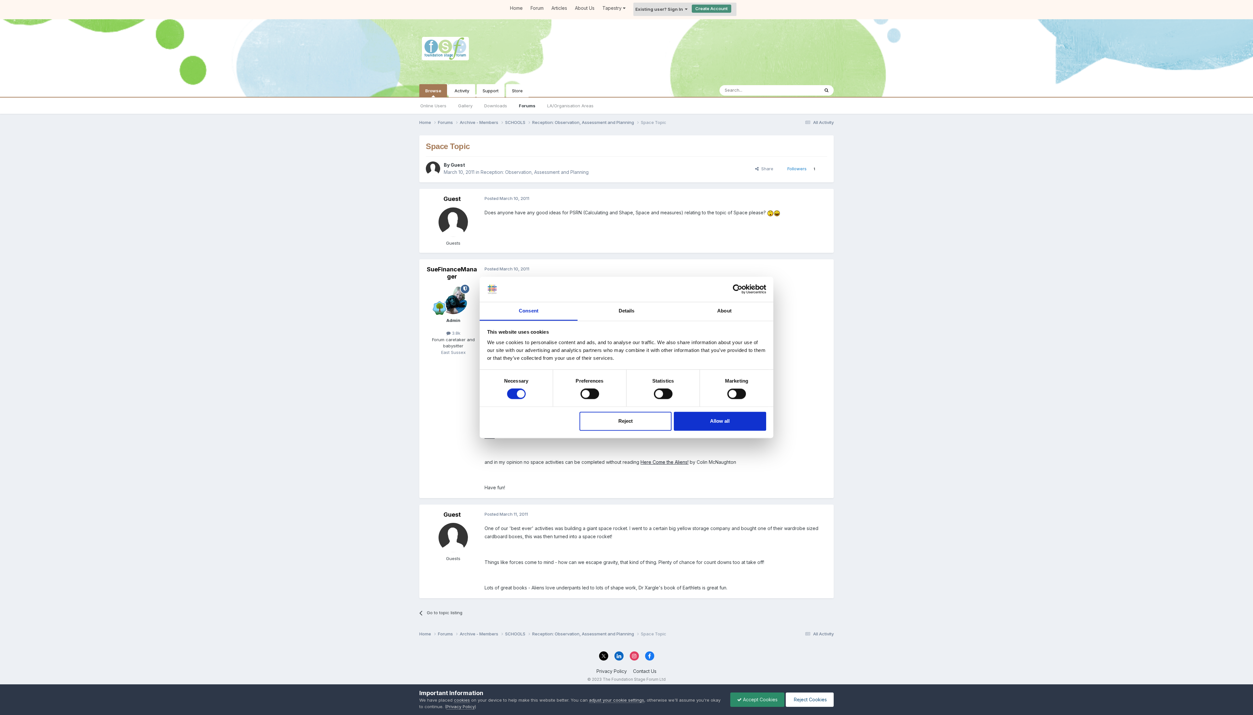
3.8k (455, 333)
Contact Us (645, 671)
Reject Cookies (810, 699)
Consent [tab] (528, 310)
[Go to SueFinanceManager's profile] (453, 299)
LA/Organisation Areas (570, 105)
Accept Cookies (760, 699)
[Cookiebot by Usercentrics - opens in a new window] (737, 289)
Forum (537, 8)
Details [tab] (627, 310)
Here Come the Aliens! (664, 462)
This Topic (800, 90)
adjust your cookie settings (616, 700)
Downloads (495, 105)
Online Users (433, 105)
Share (766, 168)
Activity (462, 90)
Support (491, 90)
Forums (527, 105)
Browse (433, 90)
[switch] (589, 394)
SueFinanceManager (452, 273)
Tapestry (612, 8)
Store (517, 90)
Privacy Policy (611, 671)
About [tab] (724, 310)
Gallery (465, 105)
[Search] (826, 90)
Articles (559, 8)
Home (516, 8)
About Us (585, 8)
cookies (462, 700)
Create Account (711, 8)
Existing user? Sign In (660, 9)
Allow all (720, 421)
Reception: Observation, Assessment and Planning (535, 172)
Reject (625, 421)
